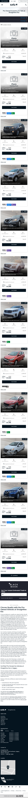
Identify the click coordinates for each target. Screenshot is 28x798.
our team (8, 624)
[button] (4, 1)
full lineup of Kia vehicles (15, 696)
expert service (12, 618)
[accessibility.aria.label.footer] (20, 796)
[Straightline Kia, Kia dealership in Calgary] (14, 5)
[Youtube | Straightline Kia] (8, 787)
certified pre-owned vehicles (7, 693)
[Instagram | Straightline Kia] (12, 787)
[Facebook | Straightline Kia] (1, 787)
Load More (15, 575)
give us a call (23, 699)
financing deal (4, 647)
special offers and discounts (15, 691)
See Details (14, 61)
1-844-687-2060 (9, 754)
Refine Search (23, 17)
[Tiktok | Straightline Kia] (16, 787)
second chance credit (17, 652)
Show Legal (3, 70)
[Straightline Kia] (8, 767)
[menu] (2, 5)
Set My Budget (23, 20)
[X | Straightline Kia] (5, 787)
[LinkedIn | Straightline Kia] (19, 787)
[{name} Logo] (3, 709)
